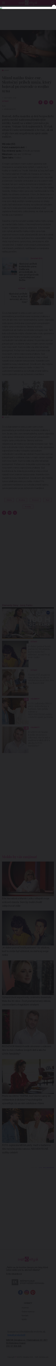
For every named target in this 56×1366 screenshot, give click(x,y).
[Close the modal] (54, 7)
